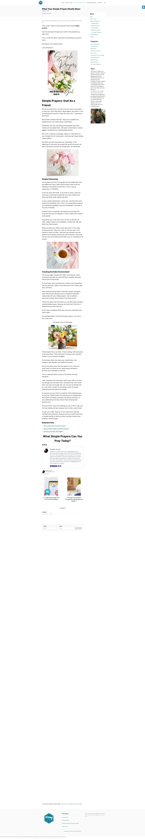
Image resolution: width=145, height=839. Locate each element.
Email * (61, 526)
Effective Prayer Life (45, 473)
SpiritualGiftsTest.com (96, 91)
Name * (45, 526)
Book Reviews (94, 27)
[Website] (58, 466)
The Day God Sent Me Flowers (53, 431)
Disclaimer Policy (65, 820)
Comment (44, 512)
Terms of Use (65, 826)
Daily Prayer (93, 48)
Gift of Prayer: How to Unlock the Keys (56, 428)
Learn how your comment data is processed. (71, 804)
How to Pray (94, 53)
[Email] (60, 466)
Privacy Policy (65, 817)
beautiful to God (49, 393)
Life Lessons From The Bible (97, 55)
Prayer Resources (95, 57)
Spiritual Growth (95, 25)
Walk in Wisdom (98, 93)
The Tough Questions (96, 32)
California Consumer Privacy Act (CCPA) (70, 823)
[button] (143, 7)
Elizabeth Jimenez (46, 10)
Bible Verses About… (96, 30)
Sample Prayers (95, 23)
